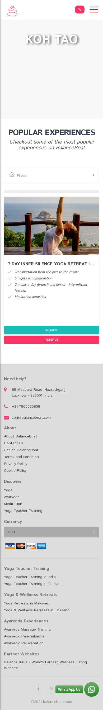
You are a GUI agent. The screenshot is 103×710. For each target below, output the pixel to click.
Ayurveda (12, 497)
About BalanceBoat (20, 436)
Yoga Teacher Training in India (30, 577)
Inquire (51, 330)
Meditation (13, 504)
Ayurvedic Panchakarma (24, 636)
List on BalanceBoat (21, 450)
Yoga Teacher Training (23, 510)
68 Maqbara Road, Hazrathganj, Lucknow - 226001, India (39, 392)
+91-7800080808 (26, 406)
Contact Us (14, 443)
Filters (22, 175)
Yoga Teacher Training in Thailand (33, 584)
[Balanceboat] (12, 11)
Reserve (51, 339)
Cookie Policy (15, 470)
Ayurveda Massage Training (27, 629)
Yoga (8, 490)
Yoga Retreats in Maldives (26, 603)
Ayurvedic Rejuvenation (24, 643)
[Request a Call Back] (80, 9)
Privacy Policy (15, 463)
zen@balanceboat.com (31, 417)
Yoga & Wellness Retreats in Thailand (36, 610)
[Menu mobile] (94, 11)
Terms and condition (21, 457)
